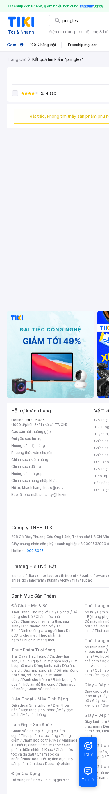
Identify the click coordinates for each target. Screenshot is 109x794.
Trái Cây (18, 656)
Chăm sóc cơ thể (36, 740)
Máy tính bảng (34, 714)
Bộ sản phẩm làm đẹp (42, 761)
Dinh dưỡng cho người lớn (42, 630)
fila (74, 580)
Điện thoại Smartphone (30, 705)
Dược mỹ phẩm (57, 763)
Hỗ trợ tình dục (53, 759)
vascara (18, 575)
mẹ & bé (100, 31)
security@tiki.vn (52, 494)
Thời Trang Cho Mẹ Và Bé (32, 612)
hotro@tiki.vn (54, 487)
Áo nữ (89, 612)
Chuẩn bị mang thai (38, 640)
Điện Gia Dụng (25, 773)
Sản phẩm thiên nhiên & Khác (40, 747)
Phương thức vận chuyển (31, 452)
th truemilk (70, 575)
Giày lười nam (96, 721)
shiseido (18, 580)
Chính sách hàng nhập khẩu (34, 480)
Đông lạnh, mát (46, 665)
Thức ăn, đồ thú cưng (38, 684)
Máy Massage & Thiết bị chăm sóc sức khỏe (44, 742)
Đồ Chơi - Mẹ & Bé (29, 605)
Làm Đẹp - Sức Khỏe (31, 724)
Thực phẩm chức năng (39, 735)
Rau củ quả (29, 661)
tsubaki (86, 580)
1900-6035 (35, 420)
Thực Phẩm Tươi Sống (33, 649)
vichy (64, 580)
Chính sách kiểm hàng (29, 459)
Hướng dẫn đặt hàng (28, 445)
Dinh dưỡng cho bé (37, 626)
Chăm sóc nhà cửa (42, 689)
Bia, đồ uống (30, 675)
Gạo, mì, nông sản (38, 670)
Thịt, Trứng (37, 656)
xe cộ (83, 31)
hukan (52, 580)
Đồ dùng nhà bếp (25, 780)
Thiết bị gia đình (56, 780)
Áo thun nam (95, 647)
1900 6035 (34, 551)
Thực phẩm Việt (55, 661)
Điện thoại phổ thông (38, 710)
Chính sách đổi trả (26, 466)
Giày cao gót (95, 691)
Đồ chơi (63, 612)
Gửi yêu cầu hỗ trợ (26, 438)
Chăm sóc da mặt (26, 731)
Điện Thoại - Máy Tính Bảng (39, 698)
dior (31, 575)
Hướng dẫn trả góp (27, 473)
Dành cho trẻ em (36, 679)
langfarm (36, 580)
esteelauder (47, 575)
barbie (87, 575)
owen (100, 575)
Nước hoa (30, 759)
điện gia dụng (62, 31)
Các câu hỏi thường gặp (31, 431)
